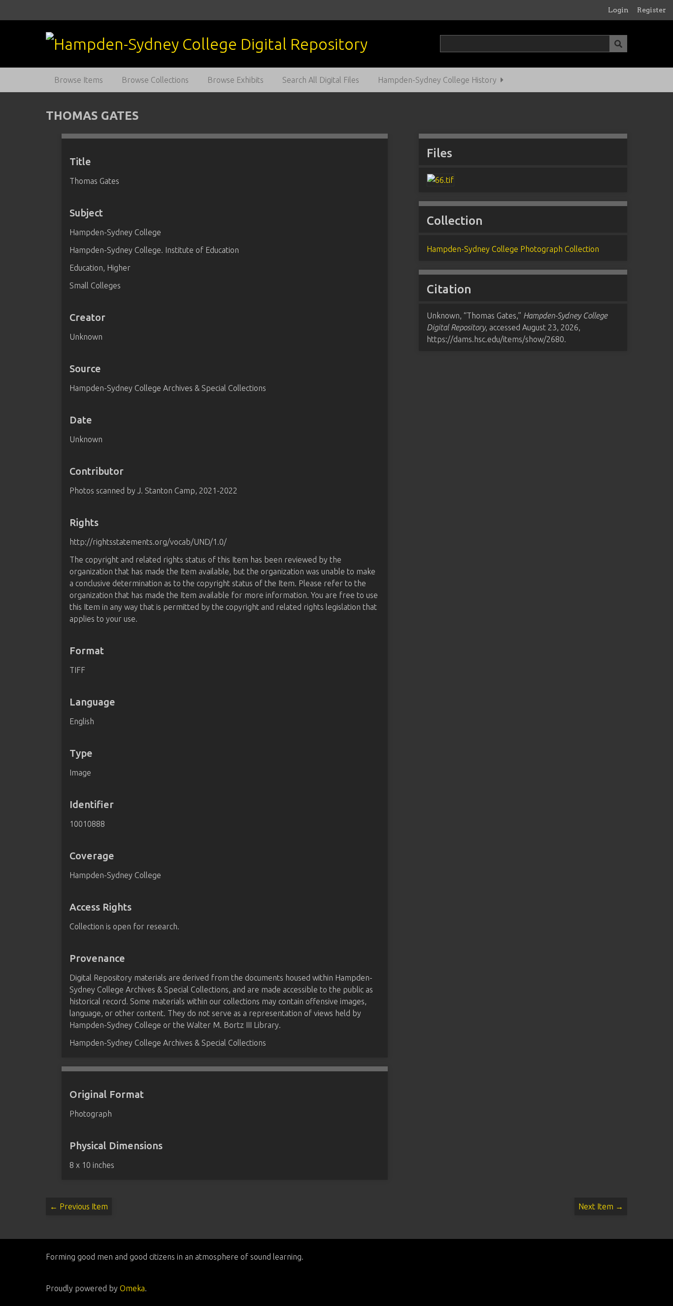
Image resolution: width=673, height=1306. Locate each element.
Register (651, 10)
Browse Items (78, 79)
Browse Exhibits (235, 79)
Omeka (132, 1288)
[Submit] (618, 43)
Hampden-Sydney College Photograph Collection (513, 249)
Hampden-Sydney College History (437, 79)
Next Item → (600, 1206)
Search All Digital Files (320, 79)
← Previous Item (79, 1206)
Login (618, 10)
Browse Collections (155, 79)
